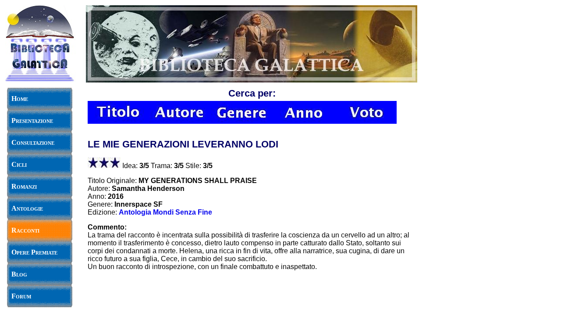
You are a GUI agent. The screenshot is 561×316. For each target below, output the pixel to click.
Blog (19, 274)
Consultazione (32, 142)
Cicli (19, 164)
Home (19, 98)
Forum (21, 296)
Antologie (27, 208)
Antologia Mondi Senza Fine (165, 212)
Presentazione (32, 120)
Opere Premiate (34, 252)
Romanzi (24, 186)
